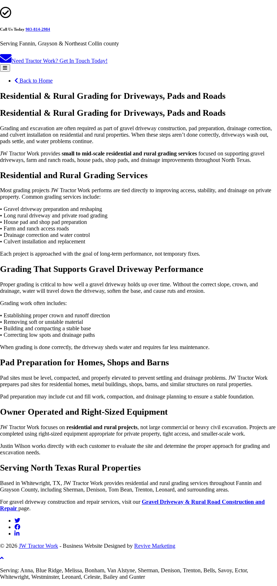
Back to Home (35, 81)
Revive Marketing (154, 546)
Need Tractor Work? (59, 61)
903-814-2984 (38, 29)
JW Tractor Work (38, 546)
